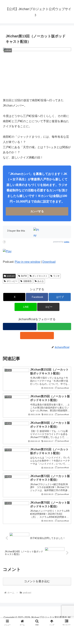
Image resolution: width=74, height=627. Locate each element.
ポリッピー (12, 281)
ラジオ (56, 276)
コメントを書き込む (37, 581)
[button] (48, 307)
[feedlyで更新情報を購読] (54, 326)
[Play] (7, 251)
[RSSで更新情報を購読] (37, 335)
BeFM (24, 276)
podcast (11, 276)
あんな (40, 281)
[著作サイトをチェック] (20, 326)
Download (49, 261)
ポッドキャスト (39, 276)
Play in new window (27, 261)
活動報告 (27, 281)
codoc (66, 242)
